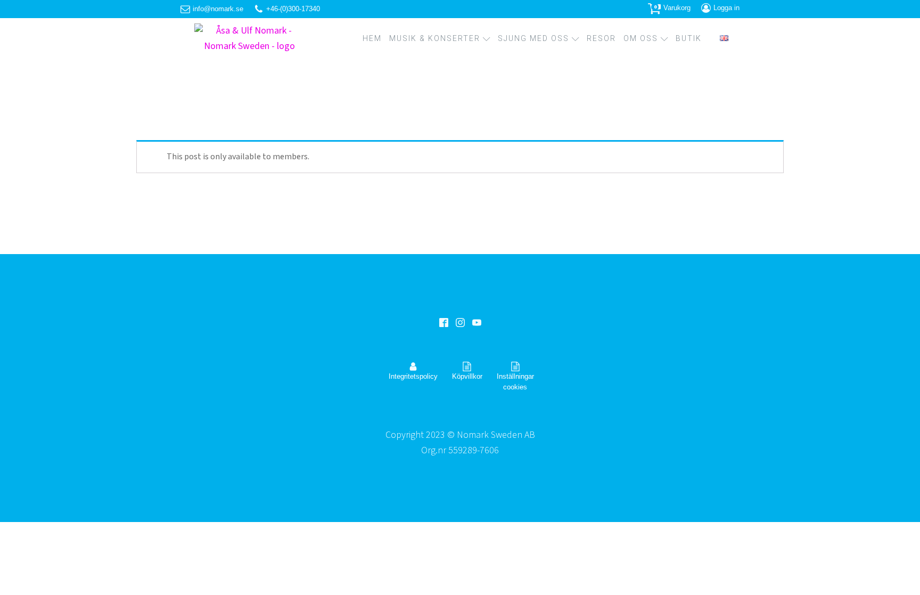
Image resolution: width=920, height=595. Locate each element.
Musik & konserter (434, 38)
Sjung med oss (533, 38)
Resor (601, 38)
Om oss (640, 38)
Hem (372, 38)
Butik (689, 38)
